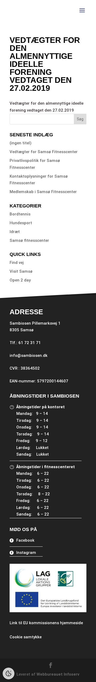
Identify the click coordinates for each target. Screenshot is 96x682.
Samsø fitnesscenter (29, 240)
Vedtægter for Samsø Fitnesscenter (44, 151)
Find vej (17, 262)
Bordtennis (20, 214)
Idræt (15, 231)
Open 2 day (20, 280)
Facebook (25, 540)
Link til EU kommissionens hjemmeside (46, 622)
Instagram (26, 552)
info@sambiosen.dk (28, 355)
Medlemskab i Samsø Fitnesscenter (43, 191)
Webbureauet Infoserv (58, 674)
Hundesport (21, 222)
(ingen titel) (20, 143)
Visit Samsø (21, 271)
